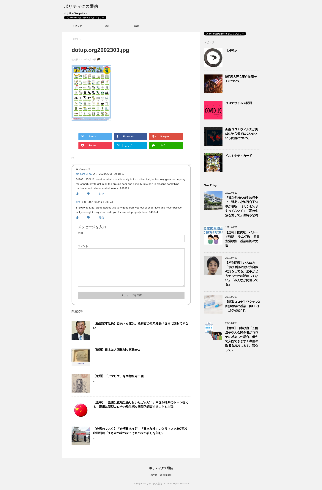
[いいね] (77, 193)
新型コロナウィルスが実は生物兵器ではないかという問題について (241, 134)
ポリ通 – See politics (161, 475)
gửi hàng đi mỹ (84, 173)
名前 (80, 232)
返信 (101, 193)
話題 (136, 25)
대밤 (78, 202)
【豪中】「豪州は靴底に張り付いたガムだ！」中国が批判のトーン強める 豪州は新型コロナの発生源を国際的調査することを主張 (140, 404)
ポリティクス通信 (81, 6)
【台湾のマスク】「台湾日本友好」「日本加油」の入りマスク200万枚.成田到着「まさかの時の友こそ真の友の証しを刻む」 (140, 431)
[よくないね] (88, 193)
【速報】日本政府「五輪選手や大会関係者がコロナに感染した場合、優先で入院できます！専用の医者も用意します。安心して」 (241, 338)
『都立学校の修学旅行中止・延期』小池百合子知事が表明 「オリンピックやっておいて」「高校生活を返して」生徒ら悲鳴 (242, 206)
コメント (83, 246)
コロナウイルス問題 (238, 103)
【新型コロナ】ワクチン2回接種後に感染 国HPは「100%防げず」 (242, 306)
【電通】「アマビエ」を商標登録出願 (118, 376)
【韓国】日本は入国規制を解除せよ (117, 349)
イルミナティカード (238, 155)
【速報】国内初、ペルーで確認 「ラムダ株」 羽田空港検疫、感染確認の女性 (242, 239)
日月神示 (231, 50)
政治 (107, 25)
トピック (77, 25)
